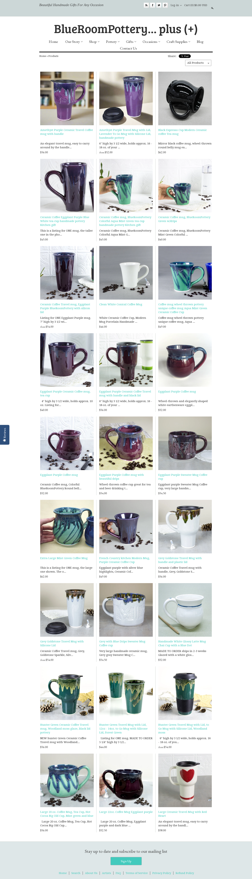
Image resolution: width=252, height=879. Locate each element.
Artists (106, 873)
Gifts (129, 41)
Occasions (150, 41)
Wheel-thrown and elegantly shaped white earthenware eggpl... (183, 403)
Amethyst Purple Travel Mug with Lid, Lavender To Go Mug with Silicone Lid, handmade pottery (125, 133)
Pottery (111, 41)
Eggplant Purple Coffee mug (177, 391)
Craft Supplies (177, 41)
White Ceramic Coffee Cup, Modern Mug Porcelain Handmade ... (122, 319)
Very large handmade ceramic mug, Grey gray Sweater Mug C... (123, 653)
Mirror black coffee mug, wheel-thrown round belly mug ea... (185, 145)
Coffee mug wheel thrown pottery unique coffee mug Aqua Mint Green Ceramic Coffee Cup (182, 308)
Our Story (72, 41)
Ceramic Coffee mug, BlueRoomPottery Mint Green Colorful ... (184, 232)
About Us (91, 873)
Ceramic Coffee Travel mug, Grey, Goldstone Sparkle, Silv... (62, 653)
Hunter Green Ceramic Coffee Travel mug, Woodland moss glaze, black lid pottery (65, 728)
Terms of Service (137, 873)
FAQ (118, 873)
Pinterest (165, 5)
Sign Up (126, 861)
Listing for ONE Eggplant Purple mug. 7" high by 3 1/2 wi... (65, 319)
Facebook (152, 5)
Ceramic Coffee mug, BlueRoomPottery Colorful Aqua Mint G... (125, 232)
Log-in (175, 5)
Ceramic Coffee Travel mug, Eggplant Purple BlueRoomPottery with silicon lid (65, 308)
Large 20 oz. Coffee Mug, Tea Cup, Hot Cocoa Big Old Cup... (66, 823)
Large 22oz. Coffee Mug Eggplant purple (126, 812)
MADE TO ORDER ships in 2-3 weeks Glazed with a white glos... (182, 653)
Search (212, 8)
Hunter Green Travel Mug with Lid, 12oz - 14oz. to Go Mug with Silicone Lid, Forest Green (123, 728)
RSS (146, 5)
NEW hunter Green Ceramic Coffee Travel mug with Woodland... (63, 740)
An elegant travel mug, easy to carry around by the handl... (183, 823)
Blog (200, 41)
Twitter (158, 5)
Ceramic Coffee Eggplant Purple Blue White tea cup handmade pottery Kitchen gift (64, 221)
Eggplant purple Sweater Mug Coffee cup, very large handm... (182, 486)
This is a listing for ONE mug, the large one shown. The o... (66, 569)
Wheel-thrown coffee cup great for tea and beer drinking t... (125, 486)
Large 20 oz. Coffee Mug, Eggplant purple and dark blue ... (122, 823)
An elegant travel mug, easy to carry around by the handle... (64, 145)
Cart (195, 5)
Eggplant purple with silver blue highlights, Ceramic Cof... (121, 569)
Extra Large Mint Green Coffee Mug (64, 558)
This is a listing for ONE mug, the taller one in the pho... (66, 232)
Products (53, 56)
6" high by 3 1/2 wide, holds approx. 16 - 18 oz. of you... (184, 740)
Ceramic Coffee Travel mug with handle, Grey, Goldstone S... (180, 569)
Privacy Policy (161, 873)
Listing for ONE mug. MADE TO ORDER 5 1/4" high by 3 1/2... (126, 740)
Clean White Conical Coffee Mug (120, 304)
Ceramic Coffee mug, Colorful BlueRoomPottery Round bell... (60, 486)
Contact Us (128, 48)
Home (53, 41)
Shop (93, 41)
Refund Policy (185, 873)
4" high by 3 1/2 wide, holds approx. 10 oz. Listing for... (66, 403)
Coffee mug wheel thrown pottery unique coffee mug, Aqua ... (181, 319)
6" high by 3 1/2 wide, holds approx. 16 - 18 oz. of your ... (125, 145)
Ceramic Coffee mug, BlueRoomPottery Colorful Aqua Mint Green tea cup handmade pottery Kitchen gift (125, 221)
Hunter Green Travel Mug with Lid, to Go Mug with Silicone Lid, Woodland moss (183, 728)
